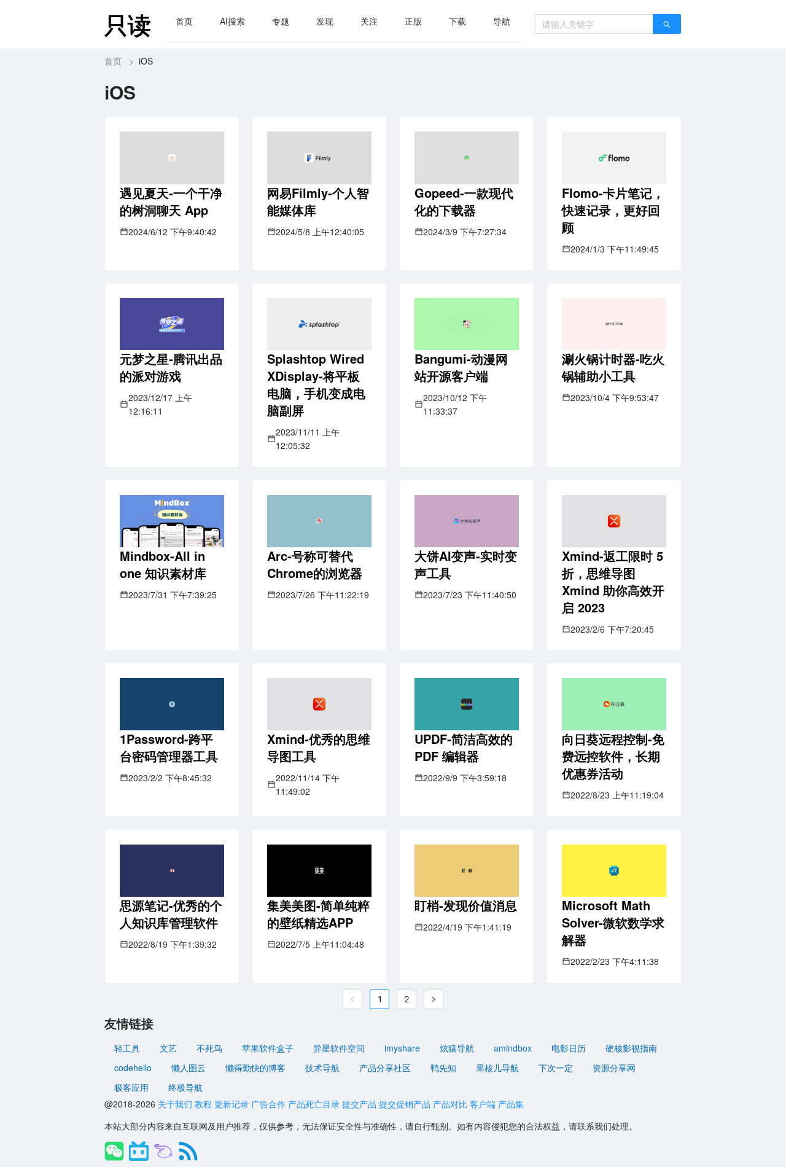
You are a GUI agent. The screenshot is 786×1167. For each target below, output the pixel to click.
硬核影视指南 (631, 1048)
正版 (413, 21)
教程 (203, 1104)
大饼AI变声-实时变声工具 (465, 564)
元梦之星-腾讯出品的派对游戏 (171, 366)
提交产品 (359, 1104)
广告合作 (268, 1104)
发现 (324, 21)
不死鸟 (209, 1048)
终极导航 (185, 1087)
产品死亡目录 (314, 1104)
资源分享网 (614, 1067)
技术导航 (322, 1067)
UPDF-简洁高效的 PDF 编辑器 (463, 747)
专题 (280, 21)
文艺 (168, 1048)
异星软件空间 (339, 1048)
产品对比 (450, 1104)
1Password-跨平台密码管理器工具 (169, 747)
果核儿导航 (497, 1067)
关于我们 (175, 1104)
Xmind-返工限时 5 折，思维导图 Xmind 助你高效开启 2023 (613, 581)
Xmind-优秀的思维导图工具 (318, 747)
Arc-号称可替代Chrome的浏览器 (314, 564)
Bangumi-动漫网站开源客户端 (461, 366)
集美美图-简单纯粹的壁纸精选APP (318, 913)
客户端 (483, 1104)
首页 (184, 21)
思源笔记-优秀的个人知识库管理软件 (171, 913)
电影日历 (568, 1048)
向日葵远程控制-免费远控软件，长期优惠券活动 (613, 756)
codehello (133, 1067)
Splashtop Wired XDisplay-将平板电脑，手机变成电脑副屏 (316, 384)
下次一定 (556, 1067)
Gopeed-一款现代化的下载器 (463, 201)
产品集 (511, 1104)
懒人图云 (188, 1067)
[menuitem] (184, 21)
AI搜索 (232, 21)
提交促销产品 (404, 1104)
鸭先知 (443, 1067)
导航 (501, 21)
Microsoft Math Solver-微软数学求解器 (613, 922)
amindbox (513, 1048)
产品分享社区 (385, 1067)
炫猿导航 (457, 1048)
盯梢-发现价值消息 (465, 905)
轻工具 (127, 1048)
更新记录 (231, 1104)
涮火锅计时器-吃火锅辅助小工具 (613, 366)
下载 (457, 21)
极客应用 (131, 1087)
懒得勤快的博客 (255, 1067)
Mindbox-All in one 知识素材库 (163, 564)
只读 (127, 24)
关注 (369, 21)
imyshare (402, 1048)
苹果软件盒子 (268, 1048)
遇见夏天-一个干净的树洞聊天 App (171, 201)
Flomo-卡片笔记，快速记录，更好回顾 (613, 210)
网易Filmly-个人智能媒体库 (318, 201)
